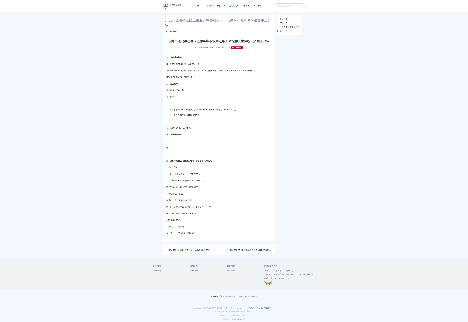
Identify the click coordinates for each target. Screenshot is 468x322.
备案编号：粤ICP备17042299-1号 (261, 308)
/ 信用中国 (239, 296)
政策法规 (233, 5)
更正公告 (284, 31)
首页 (197, 5)
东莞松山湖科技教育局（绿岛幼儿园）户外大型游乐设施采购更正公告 (188, 250)
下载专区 (245, 5)
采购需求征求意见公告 (289, 27)
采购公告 (209, 5)
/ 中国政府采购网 (250, 296)
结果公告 (284, 23)
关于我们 (257, 5)
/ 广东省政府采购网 (227, 296)
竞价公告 (221, 5)
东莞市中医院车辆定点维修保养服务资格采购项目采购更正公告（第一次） (249, 250)
